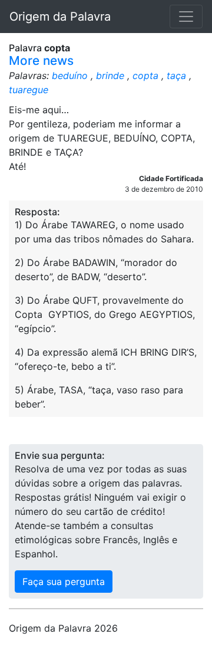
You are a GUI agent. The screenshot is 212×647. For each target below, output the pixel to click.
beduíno (70, 75)
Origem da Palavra (60, 16)
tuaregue (28, 90)
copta (145, 75)
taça (176, 75)
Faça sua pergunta (63, 581)
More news (41, 60)
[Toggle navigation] (186, 16)
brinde (110, 75)
